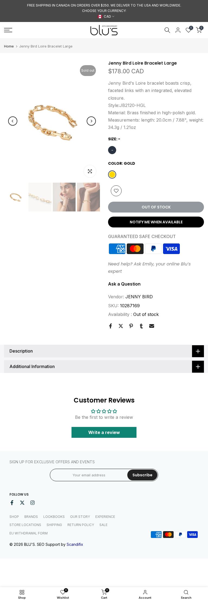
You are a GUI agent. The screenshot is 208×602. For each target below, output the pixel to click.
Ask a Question (124, 284)
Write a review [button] (104, 432)
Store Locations (25, 525)
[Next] (91, 121)
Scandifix (75, 544)
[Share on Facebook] (110, 326)
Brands (31, 517)
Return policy (80, 525)
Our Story (80, 517)
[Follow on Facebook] (11, 502)
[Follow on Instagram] (32, 502)
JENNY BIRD (139, 296)
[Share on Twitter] (120, 326)
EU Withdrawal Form (28, 533)
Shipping (54, 525)
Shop (14, 517)
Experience (105, 517)
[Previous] (12, 121)
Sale (103, 525)
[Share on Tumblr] (141, 326)
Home (9, 46)
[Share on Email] (151, 326)
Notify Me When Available (156, 222)
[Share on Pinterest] (131, 326)
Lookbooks (54, 517)
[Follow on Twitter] (22, 502)
